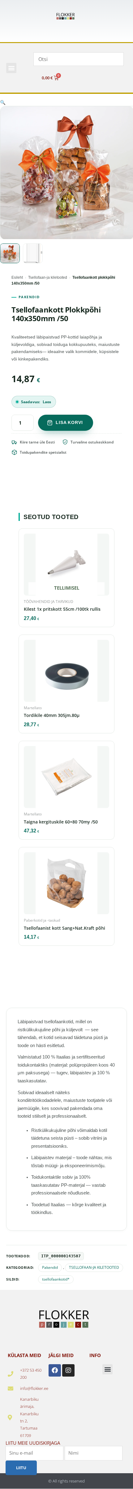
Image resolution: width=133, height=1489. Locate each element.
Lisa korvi (69, 422)
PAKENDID (29, 297)
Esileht (17, 277)
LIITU (21, 1467)
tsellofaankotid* (56, 1279)
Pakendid (50, 1267)
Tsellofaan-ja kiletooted (47, 277)
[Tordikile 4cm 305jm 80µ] (66, 672)
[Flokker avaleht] (66, 16)
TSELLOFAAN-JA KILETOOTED (94, 1267)
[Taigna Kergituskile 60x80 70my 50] (66, 779)
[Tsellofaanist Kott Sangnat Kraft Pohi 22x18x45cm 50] (66, 885)
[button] (11, 68)
